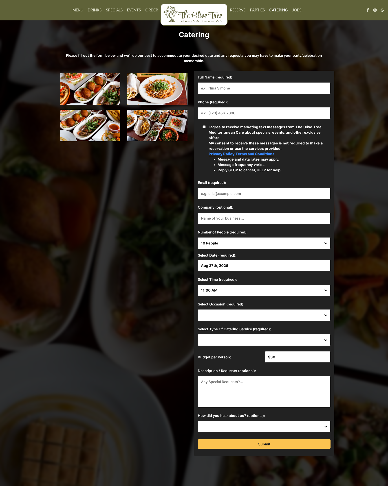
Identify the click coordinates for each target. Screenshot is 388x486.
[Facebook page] (367, 10)
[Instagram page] (375, 10)
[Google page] (382, 10)
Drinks (94, 10)
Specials (114, 10)
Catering (278, 10)
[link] (194, 14)
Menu (78, 10)
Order (151, 10)
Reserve (237, 10)
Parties (257, 10)
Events (134, 10)
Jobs (296, 10)
